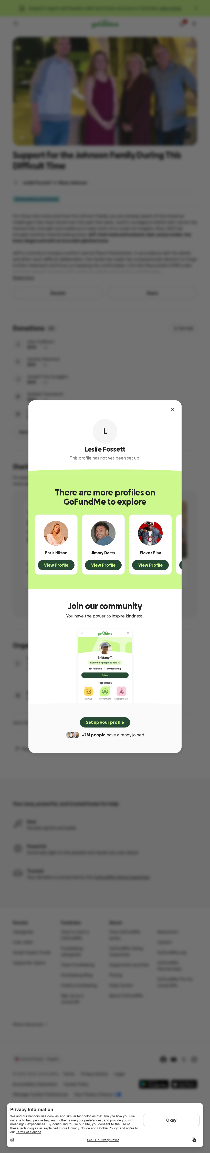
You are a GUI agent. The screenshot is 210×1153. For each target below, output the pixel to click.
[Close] (172, 409)
